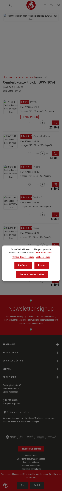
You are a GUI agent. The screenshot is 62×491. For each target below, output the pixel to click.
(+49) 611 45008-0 (11, 400)
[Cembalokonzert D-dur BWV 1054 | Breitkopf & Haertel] (10, 107)
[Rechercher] (10, 5)
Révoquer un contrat (31, 448)
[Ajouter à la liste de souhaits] (29, 123)
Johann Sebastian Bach (19, 77)
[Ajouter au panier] (55, 122)
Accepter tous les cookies (32, 274)
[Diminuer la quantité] (37, 123)
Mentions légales (43, 257)
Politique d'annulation (31, 465)
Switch (37, 485)
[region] (31, 41)
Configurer (23, 265)
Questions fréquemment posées (31, 459)
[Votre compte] (45, 5)
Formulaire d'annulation (31, 469)
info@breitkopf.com (11, 403)
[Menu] (4, 5)
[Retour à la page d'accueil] (31, 5)
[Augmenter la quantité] (47, 123)
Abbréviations (31, 455)
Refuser (42, 265)
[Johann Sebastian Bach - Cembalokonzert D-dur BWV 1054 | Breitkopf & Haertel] (31, 17)
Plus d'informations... (44, 252)
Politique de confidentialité (23, 257)
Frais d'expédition (31, 462)
